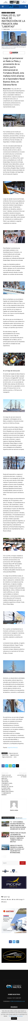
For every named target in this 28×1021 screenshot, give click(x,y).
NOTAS (8, 12)
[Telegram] (13, 765)
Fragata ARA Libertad (14, 755)
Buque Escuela (5, 755)
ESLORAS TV (4, 825)
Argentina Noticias (13, 747)
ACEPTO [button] (14, 1018)
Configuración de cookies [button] (16, 1016)
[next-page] (5, 857)
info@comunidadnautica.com (17, 1001)
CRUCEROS (4, 849)
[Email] (17, 765)
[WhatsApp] (10, 765)
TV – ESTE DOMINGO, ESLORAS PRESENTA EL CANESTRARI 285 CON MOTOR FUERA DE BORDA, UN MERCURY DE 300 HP (18, 825)
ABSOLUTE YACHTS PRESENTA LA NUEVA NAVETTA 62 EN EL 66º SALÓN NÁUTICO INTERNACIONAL (17, 849)
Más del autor (19, 818)
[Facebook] (3, 765)
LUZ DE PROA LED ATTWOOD (21, 776)
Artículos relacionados (8, 818)
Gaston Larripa (6, 29)
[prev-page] (3, 857)
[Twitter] (6, 765)
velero (15, 757)
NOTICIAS (4, 12)
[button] (2, 6)
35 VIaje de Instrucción (13, 753)
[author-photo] (14, 808)
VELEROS (12, 12)
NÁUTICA (3, 836)
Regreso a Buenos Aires (7, 757)
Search (22, 863)
